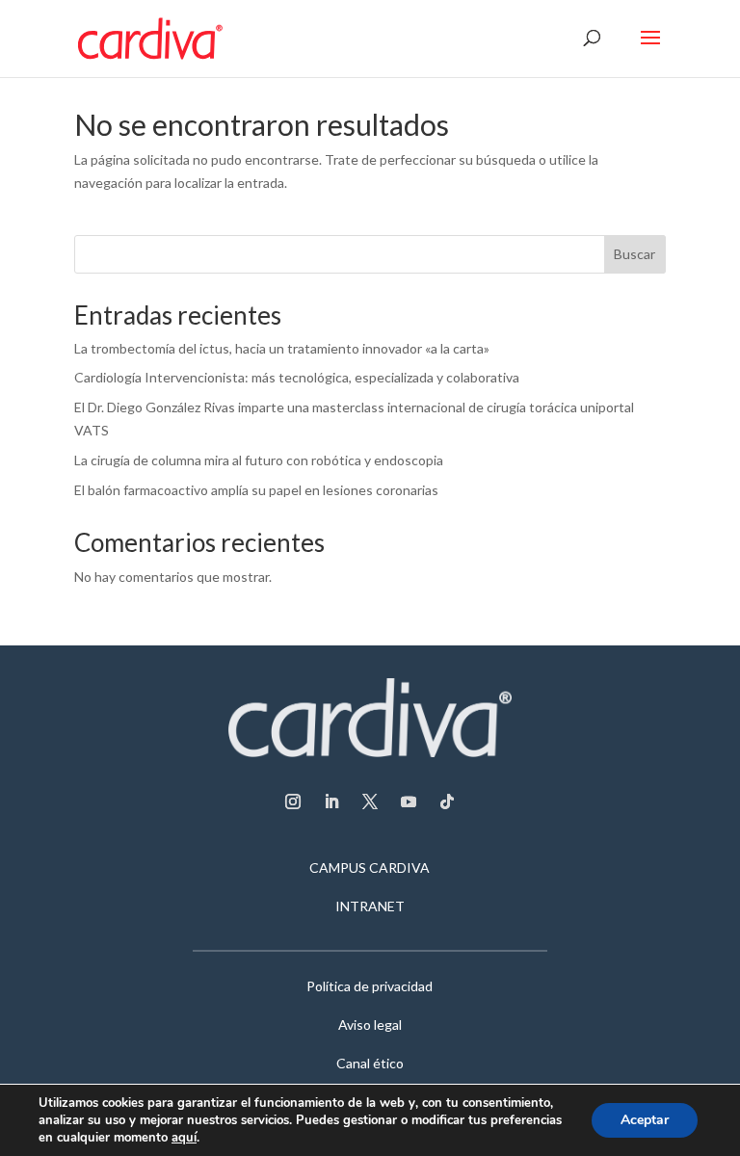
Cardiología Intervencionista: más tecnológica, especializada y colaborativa (296, 377)
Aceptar (645, 1120)
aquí (184, 1137)
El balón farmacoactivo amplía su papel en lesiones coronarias (256, 490)
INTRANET (370, 907)
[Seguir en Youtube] (408, 801)
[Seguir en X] (370, 801)
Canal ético (370, 1064)
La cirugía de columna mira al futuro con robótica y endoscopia (258, 460)
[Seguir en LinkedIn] (331, 801)
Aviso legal (370, 1025)
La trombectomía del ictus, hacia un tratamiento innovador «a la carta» (281, 348)
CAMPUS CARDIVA (369, 868)
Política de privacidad (369, 987)
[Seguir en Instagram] (293, 801)
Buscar (634, 254)
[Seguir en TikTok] (447, 801)
